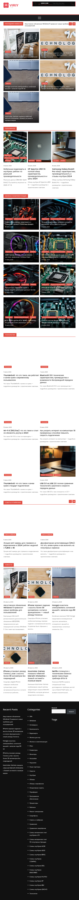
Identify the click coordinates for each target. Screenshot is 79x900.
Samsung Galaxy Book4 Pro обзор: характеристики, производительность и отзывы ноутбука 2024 (63, 172)
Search (54, 708)
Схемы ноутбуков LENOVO (38, 889)
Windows (33, 721)
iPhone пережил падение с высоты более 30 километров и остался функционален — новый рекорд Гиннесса (57, 55)
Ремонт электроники (46, 475)
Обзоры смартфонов (37, 784)
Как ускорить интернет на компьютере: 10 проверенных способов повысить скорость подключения (57, 433)
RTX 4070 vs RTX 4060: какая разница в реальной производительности (57, 289)
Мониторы (33, 754)
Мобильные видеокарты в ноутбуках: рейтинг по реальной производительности (14, 172)
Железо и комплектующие (12, 158)
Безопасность (34, 729)
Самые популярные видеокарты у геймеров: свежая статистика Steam (19, 223)
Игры (31, 746)
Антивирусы (34, 725)
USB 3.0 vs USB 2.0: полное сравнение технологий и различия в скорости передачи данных (56, 485)
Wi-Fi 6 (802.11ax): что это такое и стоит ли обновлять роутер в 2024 (20, 431)
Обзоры (39, 160)
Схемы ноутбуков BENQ (37, 855)
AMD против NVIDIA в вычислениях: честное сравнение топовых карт (19, 256)
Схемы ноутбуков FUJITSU (38, 877)
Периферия (34, 792)
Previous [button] (70, 23)
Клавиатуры (34, 750)
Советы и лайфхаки (10, 534)
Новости (8, 52)
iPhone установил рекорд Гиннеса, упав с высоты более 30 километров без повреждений (58, 88)
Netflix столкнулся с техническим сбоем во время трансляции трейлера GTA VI (61, 675)
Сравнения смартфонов (38, 828)
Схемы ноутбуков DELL (37, 866)
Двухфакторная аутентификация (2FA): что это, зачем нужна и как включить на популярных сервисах (58, 545)
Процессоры (25, 284)
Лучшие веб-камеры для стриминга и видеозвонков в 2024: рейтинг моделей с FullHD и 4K (20, 545)
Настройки (33, 758)
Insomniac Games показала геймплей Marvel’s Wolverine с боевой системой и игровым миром (19, 118)
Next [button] (74, 23)
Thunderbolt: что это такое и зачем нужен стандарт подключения (18, 484)
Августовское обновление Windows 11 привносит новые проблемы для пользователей (48, 25)
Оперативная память (37, 788)
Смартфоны (34, 816)
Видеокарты (8, 155)
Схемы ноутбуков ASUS (37, 850)
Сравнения (33, 824)
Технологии (8, 367)
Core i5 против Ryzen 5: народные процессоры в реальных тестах (55, 321)
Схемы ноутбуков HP (36, 881)
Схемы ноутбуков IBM (37, 885)
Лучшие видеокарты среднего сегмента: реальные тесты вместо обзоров (57, 223)
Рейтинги (8, 160)
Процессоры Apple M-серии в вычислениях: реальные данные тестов (20, 289)
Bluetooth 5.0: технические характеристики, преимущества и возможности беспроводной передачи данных (56, 379)
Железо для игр (35, 737)
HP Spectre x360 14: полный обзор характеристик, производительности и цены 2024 (37, 174)
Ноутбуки (23, 158)
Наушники (33, 763)
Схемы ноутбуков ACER (37, 846)
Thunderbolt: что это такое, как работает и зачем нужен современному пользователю (21, 377)
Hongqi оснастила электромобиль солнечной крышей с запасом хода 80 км (20, 88)
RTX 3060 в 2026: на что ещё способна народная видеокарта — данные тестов (57, 256)
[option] (50, 25)
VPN (31, 716)
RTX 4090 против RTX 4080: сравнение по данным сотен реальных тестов (20, 321)
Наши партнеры (35, 767)
